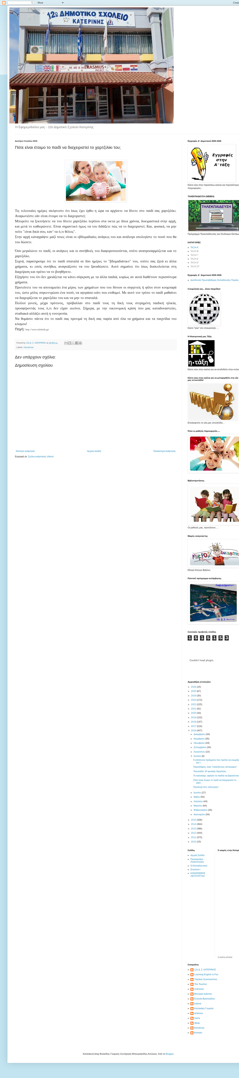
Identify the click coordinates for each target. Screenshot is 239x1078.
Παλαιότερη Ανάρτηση (164, 451)
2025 (194, 691)
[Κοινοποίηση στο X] (73, 343)
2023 (194, 700)
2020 (194, 713)
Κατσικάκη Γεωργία (203, 1008)
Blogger (169, 1054)
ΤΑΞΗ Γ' (194, 255)
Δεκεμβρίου (200, 734)
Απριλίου (198, 801)
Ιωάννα (197, 1003)
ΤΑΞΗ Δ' (194, 259)
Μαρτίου (198, 805)
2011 (194, 837)
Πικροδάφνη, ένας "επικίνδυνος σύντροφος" (215, 767)
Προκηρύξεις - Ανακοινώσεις (197, 860)
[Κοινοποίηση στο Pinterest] (80, 343)
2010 (194, 841)
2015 (194, 820)
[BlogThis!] (70, 343)
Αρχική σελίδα (94, 451)
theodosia (199, 1028)
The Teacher (200, 984)
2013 (194, 828)
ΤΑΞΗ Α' (194, 247)
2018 (194, 721)
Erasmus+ (195, 869)
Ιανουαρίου (200, 814)
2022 (194, 704)
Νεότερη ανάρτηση (25, 451)
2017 (194, 726)
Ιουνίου (198, 792)
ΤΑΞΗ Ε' (194, 262)
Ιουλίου (198, 756)
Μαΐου (197, 797)
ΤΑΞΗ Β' (194, 251)
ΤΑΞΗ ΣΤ (194, 266)
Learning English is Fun (206, 974)
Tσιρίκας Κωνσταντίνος (205, 979)
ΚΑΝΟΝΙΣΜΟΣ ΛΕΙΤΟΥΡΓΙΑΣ (197, 874)
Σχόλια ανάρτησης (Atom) (41, 456)
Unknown (199, 989)
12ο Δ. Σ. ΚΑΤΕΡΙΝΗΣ (205, 969)
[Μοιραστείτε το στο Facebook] (77, 343)
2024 (194, 695)
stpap (197, 1023)
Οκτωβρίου (199, 743)
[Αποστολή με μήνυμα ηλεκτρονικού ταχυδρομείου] (66, 343)
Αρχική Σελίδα (197, 855)
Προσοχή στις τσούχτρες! (205, 787)
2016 (194, 730)
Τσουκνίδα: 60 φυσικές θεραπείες (209, 771)
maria (197, 1018)
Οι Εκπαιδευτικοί (198, 865)
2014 (194, 824)
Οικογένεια (28, 347)
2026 (194, 687)
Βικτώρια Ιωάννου (203, 994)
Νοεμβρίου (199, 738)
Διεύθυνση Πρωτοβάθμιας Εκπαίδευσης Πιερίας (214, 280)
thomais (198, 1032)
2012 (194, 833)
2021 (194, 708)
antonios (198, 1013)
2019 (194, 717)
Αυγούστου (200, 751)
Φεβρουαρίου (201, 810)
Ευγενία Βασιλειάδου (204, 998)
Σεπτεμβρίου (200, 747)
